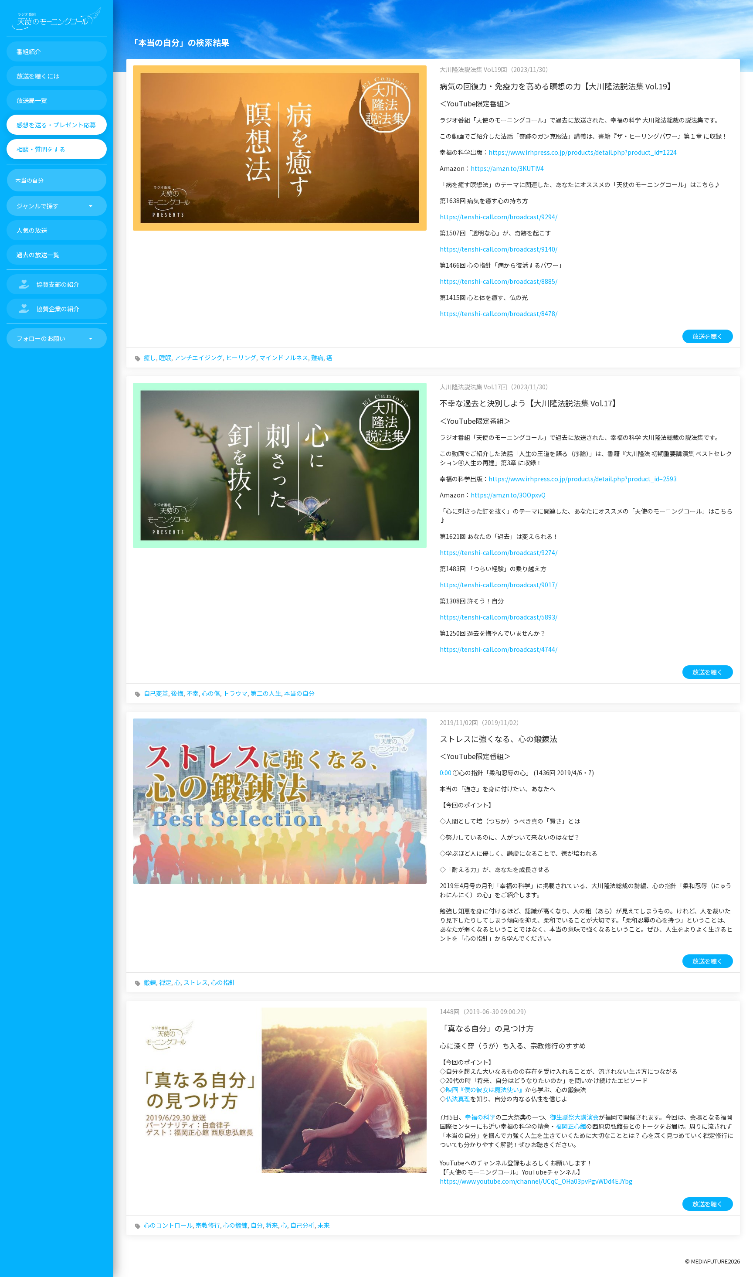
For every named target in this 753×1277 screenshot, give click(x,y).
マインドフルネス (283, 357)
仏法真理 (458, 1098)
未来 (324, 1225)
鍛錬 (150, 982)
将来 (272, 1225)
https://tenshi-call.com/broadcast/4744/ (498, 649)
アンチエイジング (198, 357)
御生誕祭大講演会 (574, 1117)
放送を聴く (707, 336)
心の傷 (211, 693)
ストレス (195, 982)
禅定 (165, 982)
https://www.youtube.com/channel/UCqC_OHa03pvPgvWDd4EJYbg (536, 1181)
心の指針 (223, 982)
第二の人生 (266, 693)
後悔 (177, 693)
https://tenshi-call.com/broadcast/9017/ (498, 584)
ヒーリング (241, 357)
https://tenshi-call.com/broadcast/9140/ (498, 249)
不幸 (193, 693)
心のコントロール (168, 1225)
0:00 (445, 772)
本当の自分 (299, 693)
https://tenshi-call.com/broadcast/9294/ (498, 216)
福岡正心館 (571, 1126)
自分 (257, 1225)
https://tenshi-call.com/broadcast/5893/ (498, 617)
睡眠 (165, 357)
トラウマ (235, 693)
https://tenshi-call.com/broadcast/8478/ (498, 313)
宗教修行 (208, 1225)
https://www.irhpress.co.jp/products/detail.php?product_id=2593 (582, 478)
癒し (150, 357)
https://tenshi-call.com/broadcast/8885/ (498, 281)
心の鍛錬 (235, 1225)
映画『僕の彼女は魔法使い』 (485, 1089)
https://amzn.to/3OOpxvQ (508, 494)
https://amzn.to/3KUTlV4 (507, 168)
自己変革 (156, 693)
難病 (317, 357)
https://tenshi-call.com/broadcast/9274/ (498, 552)
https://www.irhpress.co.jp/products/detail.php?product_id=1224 (582, 152)
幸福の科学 (480, 1117)
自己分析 (302, 1225)
